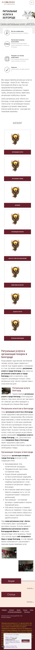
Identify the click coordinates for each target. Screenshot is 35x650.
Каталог (11, 610)
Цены (31, 610)
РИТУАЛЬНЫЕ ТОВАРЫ (17, 178)
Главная (4, 610)
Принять (25, 641)
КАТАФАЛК (17, 205)
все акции (29, 588)
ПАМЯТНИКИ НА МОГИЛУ (17, 285)
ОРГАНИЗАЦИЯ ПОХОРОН (17, 231)
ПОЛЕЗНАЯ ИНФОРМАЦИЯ (17, 338)
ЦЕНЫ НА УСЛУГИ (17, 311)
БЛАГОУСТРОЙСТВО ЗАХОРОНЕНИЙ (17, 258)
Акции (18, 610)
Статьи (25, 610)
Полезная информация (15, 612)
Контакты (27, 612)
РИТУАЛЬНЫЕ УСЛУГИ (17, 152)
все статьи (29, 601)
